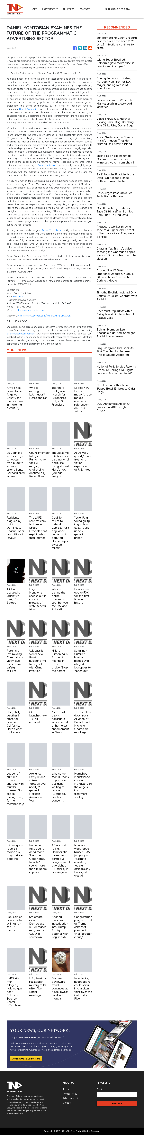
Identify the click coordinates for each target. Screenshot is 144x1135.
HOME (34, 9)
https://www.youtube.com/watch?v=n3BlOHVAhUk (44, 315)
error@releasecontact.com (21, 333)
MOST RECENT (50, 9)
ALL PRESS (68, 9)
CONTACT (84, 9)
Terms (66, 1089)
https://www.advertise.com (30, 310)
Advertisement (70, 1098)
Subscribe (117, 1103)
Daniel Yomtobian (28, 109)
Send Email (18, 296)
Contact (67, 1102)
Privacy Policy (70, 1093)
